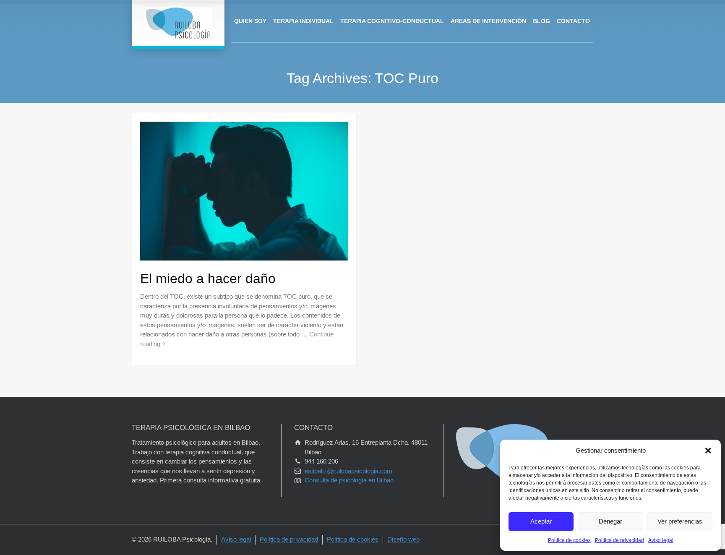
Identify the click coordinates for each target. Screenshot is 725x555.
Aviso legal (660, 540)
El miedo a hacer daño (208, 278)
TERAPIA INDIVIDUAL (303, 21)
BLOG (541, 21)
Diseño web (403, 539)
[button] (708, 450)
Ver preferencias (679, 521)
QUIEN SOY (250, 21)
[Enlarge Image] (244, 191)
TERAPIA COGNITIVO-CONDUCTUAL (392, 21)
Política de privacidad (619, 540)
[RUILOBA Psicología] (178, 23)
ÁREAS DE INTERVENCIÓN (488, 21)
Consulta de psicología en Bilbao (349, 480)
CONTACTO (573, 21)
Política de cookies (569, 540)
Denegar (610, 521)
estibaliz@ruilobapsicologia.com (348, 470)
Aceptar (541, 521)
